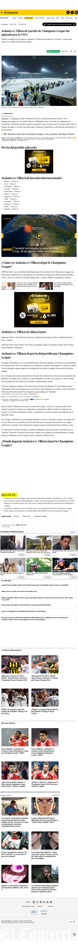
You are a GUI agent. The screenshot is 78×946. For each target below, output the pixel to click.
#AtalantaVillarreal (32, 394)
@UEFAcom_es (38, 138)
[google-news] (51, 902)
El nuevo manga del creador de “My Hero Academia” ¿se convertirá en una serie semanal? (14, 854)
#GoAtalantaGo (26, 399)
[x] (37, 902)
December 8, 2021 (22, 140)
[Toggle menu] (1, 12)
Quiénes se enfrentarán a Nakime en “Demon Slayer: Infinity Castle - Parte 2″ (14, 888)
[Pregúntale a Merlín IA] (74, 934)
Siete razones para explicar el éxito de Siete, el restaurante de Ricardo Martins (26, 605)
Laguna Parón (50, 18)
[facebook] (34, 902)
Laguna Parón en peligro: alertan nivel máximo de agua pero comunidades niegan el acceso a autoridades (35, 585)
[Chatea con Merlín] (68, 12)
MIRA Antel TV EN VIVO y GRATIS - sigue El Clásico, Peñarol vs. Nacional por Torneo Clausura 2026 (44, 678)
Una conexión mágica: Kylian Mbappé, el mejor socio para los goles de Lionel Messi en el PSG (39, 501)
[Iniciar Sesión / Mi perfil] (76, 12)
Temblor (20, 18)
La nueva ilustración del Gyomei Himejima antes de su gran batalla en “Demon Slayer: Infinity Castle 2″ (44, 820)
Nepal (62, 18)
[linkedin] (47, 902)
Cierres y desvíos (40, 18)
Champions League (40, 516)
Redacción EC (8, 113)
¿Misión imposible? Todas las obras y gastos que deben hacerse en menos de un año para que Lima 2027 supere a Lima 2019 (37, 599)
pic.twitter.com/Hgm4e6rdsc (46, 139)
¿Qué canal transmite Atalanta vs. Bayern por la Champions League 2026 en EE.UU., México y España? (13, 784)
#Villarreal (4, 139)
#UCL (36, 139)
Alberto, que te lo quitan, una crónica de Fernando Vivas (19, 591)
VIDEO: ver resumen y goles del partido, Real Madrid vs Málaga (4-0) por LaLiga (14, 711)
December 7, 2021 (23, 401)
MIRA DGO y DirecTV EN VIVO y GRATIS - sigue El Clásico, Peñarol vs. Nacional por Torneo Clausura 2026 (14, 678)
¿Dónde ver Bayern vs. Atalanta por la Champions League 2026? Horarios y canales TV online (44, 784)
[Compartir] (75, 51)
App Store (40, 906)
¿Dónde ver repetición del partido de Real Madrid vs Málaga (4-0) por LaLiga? (44, 711)
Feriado (14, 18)
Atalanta (16, 516)
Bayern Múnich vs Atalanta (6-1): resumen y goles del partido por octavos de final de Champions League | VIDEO (42, 752)
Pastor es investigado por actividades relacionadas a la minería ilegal (24, 611)
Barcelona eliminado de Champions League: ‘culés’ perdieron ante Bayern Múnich (41, 134)
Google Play (51, 906)
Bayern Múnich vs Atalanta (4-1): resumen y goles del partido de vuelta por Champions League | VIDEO (14, 751)
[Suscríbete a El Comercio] (72, 12)
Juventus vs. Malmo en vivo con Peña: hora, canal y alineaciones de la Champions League (38, 508)
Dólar (57, 18)
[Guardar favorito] (71, 51)
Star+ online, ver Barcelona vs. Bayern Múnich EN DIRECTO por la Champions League (36, 511)
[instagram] (41, 902)
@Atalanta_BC (70, 138)
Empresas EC (29, 18)
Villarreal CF (26, 516)
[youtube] (44, 902)
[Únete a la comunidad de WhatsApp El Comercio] (53, 51)
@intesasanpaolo (13, 399)
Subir (71, 922)
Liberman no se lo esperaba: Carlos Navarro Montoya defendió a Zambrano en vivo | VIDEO (38, 498)
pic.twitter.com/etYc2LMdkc (41, 399)
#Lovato (13, 394)
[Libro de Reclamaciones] (44, 912)
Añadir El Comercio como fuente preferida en (59, 24)
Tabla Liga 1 (69, 18)
